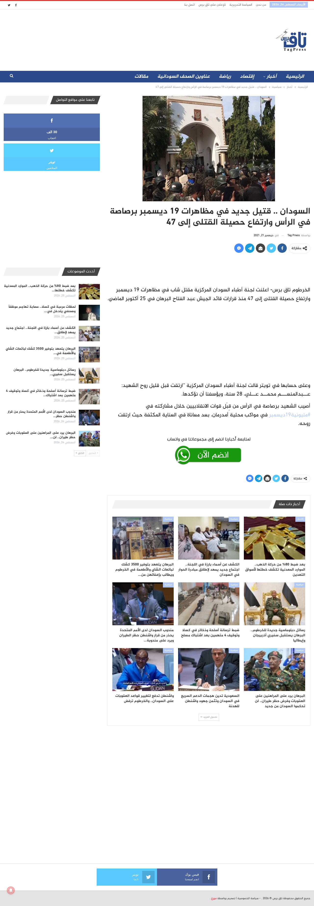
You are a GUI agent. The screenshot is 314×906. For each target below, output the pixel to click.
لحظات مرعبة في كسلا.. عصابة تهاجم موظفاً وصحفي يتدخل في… (42, 309)
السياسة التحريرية (240, 5)
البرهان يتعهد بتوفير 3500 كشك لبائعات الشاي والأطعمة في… (41, 351)
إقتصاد (247, 77)
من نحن (261, 5)
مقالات (141, 77)
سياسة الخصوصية (248, 898)
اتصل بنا (189, 5)
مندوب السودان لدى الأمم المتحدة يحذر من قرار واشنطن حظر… (42, 414)
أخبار (271, 77)
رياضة (225, 77)
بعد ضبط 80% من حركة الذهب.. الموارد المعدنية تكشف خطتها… (40, 288)
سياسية (234, 519)
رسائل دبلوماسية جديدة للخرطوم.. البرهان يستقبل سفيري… (44, 372)
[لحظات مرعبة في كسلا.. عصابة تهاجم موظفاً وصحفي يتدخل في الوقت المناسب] (89, 312)
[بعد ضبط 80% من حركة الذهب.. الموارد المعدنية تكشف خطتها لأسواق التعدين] (274, 538)
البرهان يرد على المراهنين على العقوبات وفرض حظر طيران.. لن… (41, 435)
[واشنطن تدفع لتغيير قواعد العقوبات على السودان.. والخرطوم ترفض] (143, 669)
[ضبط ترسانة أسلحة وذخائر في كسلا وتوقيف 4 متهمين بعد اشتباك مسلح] (208, 603)
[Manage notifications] (11, 890)
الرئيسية (295, 77)
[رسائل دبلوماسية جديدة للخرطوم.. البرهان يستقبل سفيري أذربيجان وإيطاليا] (274, 603)
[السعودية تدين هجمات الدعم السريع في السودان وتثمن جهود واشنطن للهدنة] (208, 669)
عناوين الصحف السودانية (183, 77)
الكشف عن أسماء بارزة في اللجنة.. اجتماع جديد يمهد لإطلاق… (41, 330)
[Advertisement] (114, 39)
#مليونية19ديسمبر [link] (289, 415)
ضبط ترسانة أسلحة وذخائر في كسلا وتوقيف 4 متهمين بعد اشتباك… (41, 393)
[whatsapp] (208, 450)
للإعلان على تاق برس (212, 5)
